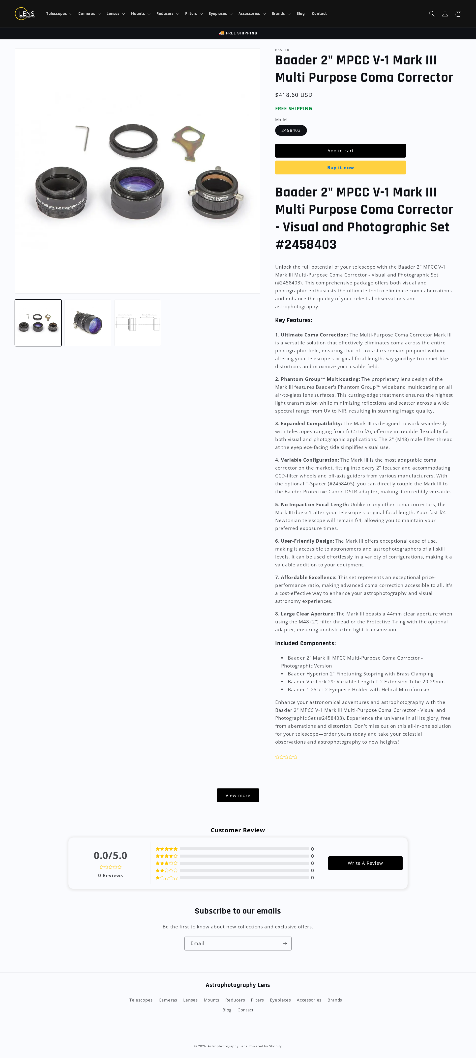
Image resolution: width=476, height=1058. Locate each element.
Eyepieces (280, 1000)
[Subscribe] (284, 943)
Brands (334, 1000)
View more (238, 795)
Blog (227, 1010)
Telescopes (141, 1000)
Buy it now (340, 167)
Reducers (235, 1000)
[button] (59, 13)
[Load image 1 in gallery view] (38, 323)
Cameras (168, 1000)
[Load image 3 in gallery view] (137, 323)
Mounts (211, 1000)
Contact (246, 1010)
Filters (257, 1000)
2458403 (291, 130)
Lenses (190, 1000)
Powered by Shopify (265, 1046)
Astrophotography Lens (227, 1046)
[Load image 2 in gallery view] (87, 323)
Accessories (309, 1000)
